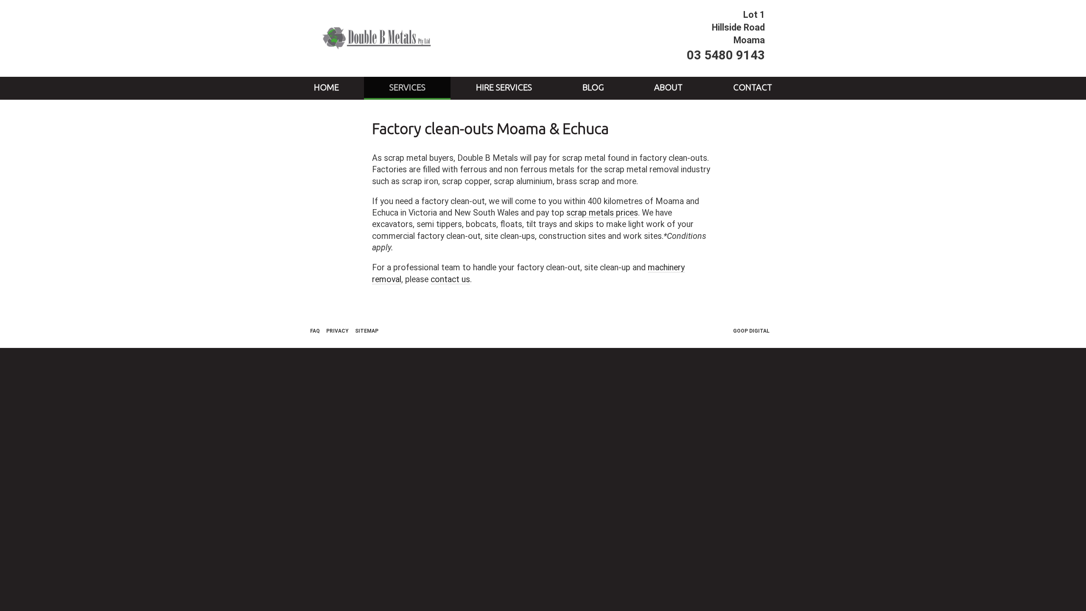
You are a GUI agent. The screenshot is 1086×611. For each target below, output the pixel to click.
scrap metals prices (602, 213)
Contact (752, 87)
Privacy (337, 331)
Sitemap (366, 331)
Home (326, 87)
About (668, 87)
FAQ (315, 331)
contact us (450, 279)
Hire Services (504, 87)
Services (407, 87)
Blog (593, 87)
